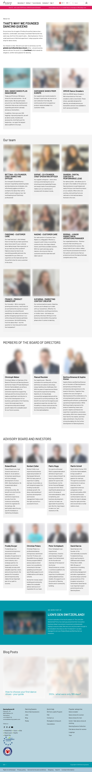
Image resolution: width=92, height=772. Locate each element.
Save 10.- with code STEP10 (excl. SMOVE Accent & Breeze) (24, 7)
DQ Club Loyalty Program (54, 712)
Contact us (50, 718)
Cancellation (51, 724)
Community (45, 3)
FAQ (48, 715)
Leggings (72, 732)
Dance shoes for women (76, 715)
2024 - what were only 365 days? (65, 694)
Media (27, 721)
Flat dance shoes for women (77, 729)
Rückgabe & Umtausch (54, 721)
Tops (70, 735)
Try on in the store (36, 3)
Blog (26, 718)
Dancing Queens (84, 764)
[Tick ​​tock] (9, 727)
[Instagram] (7, 727)
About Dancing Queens (32, 712)
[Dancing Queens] (7, 3)
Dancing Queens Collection (77, 726)
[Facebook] (4, 727)
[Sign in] (86, 3)
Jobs (26, 715)
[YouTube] (12, 727)
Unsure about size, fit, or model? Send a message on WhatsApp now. (67, 7)
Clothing (28, 3)
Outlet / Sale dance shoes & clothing (77, 722)
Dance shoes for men (75, 718)
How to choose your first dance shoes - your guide (20, 692)
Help (51, 3)
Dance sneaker (73, 712)
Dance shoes (21, 3)
